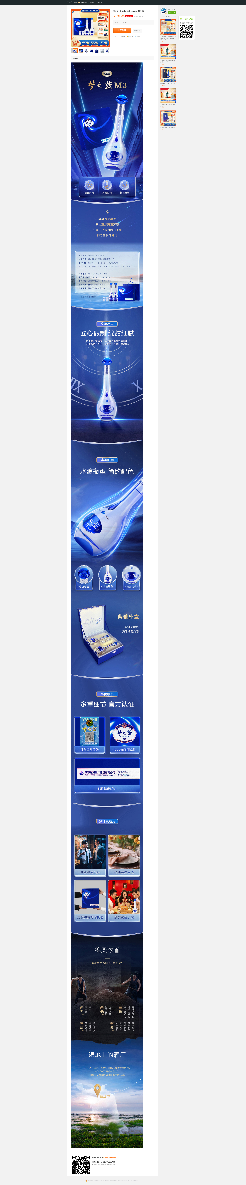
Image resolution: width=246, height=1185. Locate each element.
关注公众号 (172, 12)
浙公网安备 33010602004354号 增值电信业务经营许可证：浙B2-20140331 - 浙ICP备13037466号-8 (114, 1180)
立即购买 (122, 30)
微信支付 (123, 36)
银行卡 (131, 36)
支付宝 (138, 36)
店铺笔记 (99, 2)
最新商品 (92, 2)
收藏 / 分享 (137, 31)
